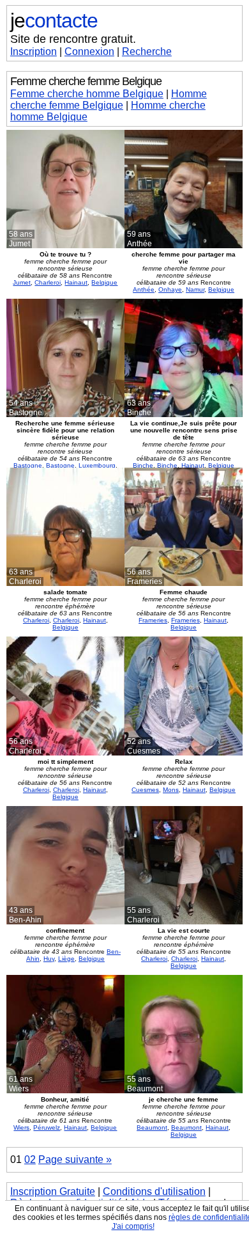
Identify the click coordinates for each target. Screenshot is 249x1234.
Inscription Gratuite (52, 1191)
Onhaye (170, 289)
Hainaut (75, 282)
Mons (171, 789)
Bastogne (27, 465)
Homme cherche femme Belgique (108, 99)
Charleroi (47, 282)
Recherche (147, 51)
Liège (66, 958)
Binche (143, 465)
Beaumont (152, 1127)
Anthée (144, 289)
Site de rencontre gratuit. (73, 39)
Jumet (22, 282)
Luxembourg (97, 465)
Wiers (21, 1127)
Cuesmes (145, 789)
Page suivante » (75, 1159)
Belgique (104, 282)
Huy (48, 958)
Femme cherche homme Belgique (86, 93)
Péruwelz (46, 1127)
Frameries (153, 620)
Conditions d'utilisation (154, 1191)
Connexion (89, 51)
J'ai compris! (133, 1226)
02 (30, 1159)
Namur (195, 289)
